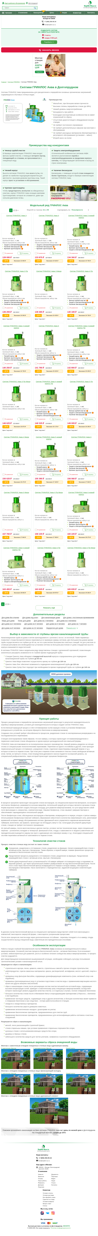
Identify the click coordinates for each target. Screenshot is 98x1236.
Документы (54, 1174)
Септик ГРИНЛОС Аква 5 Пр (81, 382)
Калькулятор (38, 12)
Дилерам (41, 1185)
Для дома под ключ (30, 617)
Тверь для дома (8, 621)
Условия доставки (48, 1195)
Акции (64, 12)
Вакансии (41, 1176)
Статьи (45, 1205)
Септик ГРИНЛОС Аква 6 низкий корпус (81, 493)
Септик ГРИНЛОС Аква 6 (81, 437)
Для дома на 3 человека (66, 621)
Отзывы (40, 1178)
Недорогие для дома (54, 628)
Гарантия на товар (48, 1199)
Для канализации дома (50, 617)
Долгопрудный (33, 3)
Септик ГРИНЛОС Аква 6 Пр (48, 548)
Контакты (91, 12)
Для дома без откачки (10, 617)
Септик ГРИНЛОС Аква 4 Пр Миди (49, 492)
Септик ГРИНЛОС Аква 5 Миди (16, 492)
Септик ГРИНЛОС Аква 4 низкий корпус (16, 327)
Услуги (53, 1183)
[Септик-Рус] (90, 4)
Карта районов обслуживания (15, 3)
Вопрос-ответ (47, 1203)
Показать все (71, 628)
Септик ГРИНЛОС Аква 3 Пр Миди (16, 382)
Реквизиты (41, 1183)
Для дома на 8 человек (11, 628)
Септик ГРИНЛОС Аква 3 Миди (48, 271)
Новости (40, 1174)
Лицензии (41, 1187)
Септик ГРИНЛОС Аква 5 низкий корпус (49, 438)
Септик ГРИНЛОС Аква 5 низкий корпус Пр (16, 549)
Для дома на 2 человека (43, 621)
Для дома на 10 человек (33, 628)
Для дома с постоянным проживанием (78, 617)
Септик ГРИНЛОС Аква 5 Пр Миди (81, 548)
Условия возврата (48, 1201)
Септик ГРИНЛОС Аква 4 (49, 216)
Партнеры (54, 1176)
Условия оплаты (48, 1193)
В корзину (25, 253)
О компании (22, 12)
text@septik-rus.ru (50, 24)
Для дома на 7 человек (77, 624)
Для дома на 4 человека (11, 624)
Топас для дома (24, 621)
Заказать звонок (50, 50)
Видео (53, 1178)
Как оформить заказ (49, 1197)
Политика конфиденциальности (61, 1228)
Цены (52, 12)
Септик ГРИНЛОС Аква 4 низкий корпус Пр (49, 383)
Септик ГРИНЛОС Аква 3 (16, 216)
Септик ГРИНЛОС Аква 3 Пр (16, 271)
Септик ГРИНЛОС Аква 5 (49, 326)
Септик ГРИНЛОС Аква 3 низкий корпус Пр (81, 327)
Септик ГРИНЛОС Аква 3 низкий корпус (81, 217)
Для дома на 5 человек (33, 624)
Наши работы (42, 1180)
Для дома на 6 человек (55, 624)
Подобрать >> (49, 42)
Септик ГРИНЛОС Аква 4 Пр (81, 271)
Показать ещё (49, 608)
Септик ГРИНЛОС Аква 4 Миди (16, 437)
